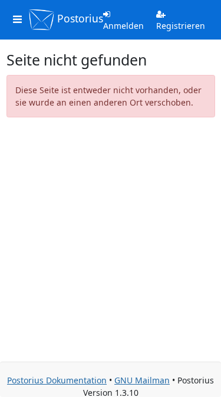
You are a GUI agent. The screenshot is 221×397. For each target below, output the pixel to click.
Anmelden (123, 25)
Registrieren (180, 25)
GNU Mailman (142, 380)
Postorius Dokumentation (57, 380)
